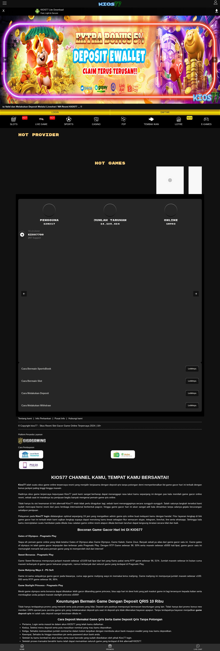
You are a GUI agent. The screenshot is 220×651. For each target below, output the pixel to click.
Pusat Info (60, 418)
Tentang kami (25, 418)
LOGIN (55, 112)
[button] (5, 59)
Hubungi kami (75, 418)
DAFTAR (165, 112)
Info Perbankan (43, 418)
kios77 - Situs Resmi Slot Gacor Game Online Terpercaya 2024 (63, 425)
